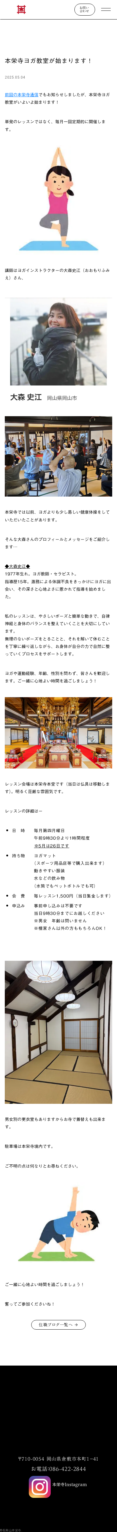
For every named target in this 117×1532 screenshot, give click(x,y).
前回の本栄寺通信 (21, 95)
